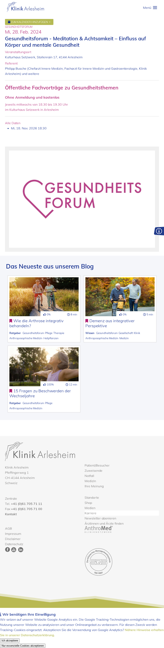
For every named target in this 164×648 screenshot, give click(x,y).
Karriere (90, 513)
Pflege (48, 333)
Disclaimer (13, 539)
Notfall (89, 476)
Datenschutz (14, 544)
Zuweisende (93, 471)
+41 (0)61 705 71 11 (26, 504)
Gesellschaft (126, 333)
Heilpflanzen (51, 338)
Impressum (13, 534)
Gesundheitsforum (33, 333)
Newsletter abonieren (100, 518)
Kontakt (11, 514)
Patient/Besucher (97, 465)
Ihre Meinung (94, 486)
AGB (8, 528)
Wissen (89, 333)
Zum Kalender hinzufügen (29, 22)
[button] (150, 8)
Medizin (124, 338)
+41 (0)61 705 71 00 (26, 509)
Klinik (137, 333)
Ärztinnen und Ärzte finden (104, 523)
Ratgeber (15, 333)
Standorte (92, 497)
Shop (88, 503)
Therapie (58, 333)
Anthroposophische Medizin (25, 338)
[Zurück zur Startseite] (25, 7)
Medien (90, 508)
